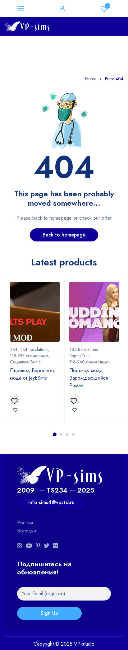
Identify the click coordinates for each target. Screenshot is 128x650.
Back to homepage (64, 234)
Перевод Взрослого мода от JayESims (33, 374)
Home (90, 79)
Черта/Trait (79, 356)
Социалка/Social (26, 362)
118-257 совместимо (29, 356)
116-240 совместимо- (89, 362)
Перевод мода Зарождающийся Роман (88, 378)
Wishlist (107, 5)
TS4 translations (34, 349)
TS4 (13, 349)
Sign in (62, 9)
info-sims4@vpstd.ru (51, 502)
